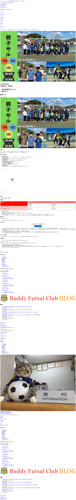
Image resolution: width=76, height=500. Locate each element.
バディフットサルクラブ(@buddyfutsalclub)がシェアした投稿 (12, 193)
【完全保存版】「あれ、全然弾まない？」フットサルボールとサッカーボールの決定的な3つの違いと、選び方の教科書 (21, 314)
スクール (3, 256)
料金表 (3, 260)
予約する (38, 226)
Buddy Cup (3, 259)
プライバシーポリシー (5, 266)
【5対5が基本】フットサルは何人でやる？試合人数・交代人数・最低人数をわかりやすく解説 (17, 306)
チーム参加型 (4, 257)
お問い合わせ (4, 264)
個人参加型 (4, 258)
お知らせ (3, 350)
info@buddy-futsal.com (3, 332)
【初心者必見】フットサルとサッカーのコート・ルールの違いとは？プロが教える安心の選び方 (17, 309)
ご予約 (3, 349)
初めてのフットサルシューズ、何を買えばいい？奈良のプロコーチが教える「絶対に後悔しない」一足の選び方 (19, 484)
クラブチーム (4, 348)
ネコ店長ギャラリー (5, 265)
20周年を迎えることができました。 (7, 317)
